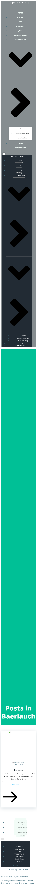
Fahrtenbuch (22, 832)
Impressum (22, 820)
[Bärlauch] (18, 760)
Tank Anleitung (22, 138)
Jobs (20, 31)
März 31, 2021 (18, 765)
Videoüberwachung (22, 133)
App (20, 22)
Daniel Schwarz (19, 762)
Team (20, 13)
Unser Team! (22, 827)
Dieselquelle (21, 175)
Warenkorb (20, 148)
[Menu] (18, 153)
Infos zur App (22, 830)
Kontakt (20, 17)
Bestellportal (20, 35)
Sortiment (20, 26)
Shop (20, 143)
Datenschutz (22, 822)
